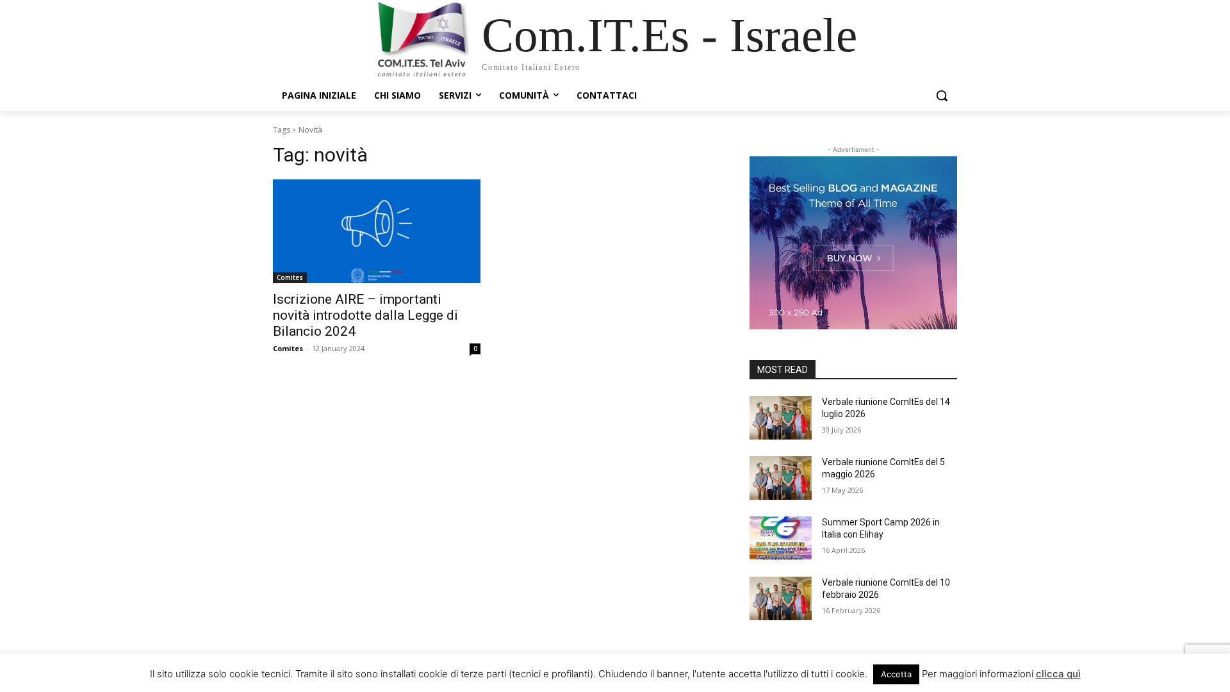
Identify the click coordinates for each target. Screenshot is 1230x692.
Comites (290, 277)
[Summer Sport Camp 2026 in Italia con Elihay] (781, 538)
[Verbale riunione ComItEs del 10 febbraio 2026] (781, 598)
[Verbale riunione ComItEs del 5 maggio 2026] (781, 478)
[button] (941, 95)
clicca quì (1058, 674)
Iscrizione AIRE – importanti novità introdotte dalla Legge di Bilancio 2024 (365, 315)
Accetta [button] (896, 674)
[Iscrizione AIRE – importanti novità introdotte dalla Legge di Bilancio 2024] (376, 231)
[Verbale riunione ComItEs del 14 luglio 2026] (781, 418)
